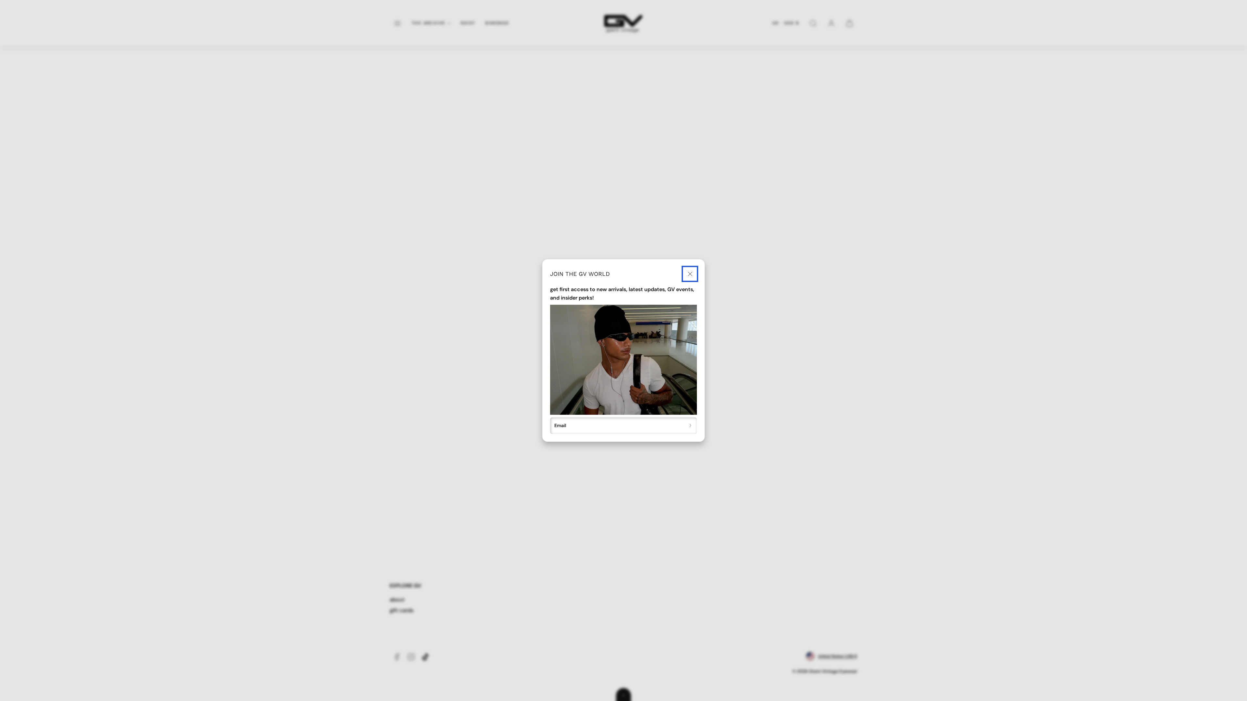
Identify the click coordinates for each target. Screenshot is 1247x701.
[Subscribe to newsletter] (690, 425)
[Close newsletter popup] (690, 274)
